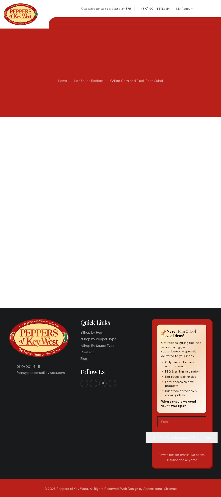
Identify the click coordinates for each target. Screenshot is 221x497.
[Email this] (77, 276)
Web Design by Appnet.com (141, 489)
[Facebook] (84, 383)
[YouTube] (112, 383)
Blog (84, 358)
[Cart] (212, 8)
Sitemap (170, 489)
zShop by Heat (92, 332)
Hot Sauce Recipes (89, 80)
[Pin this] (121, 276)
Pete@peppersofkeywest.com (41, 372)
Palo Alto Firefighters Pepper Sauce (56, 214)
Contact (87, 352)
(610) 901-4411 (28, 366)
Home (62, 80)
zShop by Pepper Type (98, 339)
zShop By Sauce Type (98, 345)
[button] (204, 8)
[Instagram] (93, 383)
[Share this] (88, 276)
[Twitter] (103, 383)
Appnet (21, 132)
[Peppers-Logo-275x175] (21, 14)
